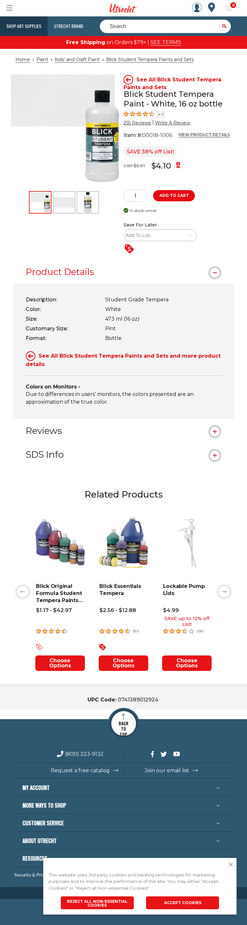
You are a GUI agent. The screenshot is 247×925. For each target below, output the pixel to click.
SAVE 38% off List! (150, 152)
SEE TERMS (166, 42)
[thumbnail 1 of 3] (40, 202)
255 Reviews (137, 123)
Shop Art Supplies (23, 26)
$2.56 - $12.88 (117, 610)
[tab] (123, 272)
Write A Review (172, 123)
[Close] (231, 865)
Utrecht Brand (68, 26)
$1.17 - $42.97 (54, 610)
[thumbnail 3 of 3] (88, 202)
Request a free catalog (80, 770)
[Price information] (131, 249)
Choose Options (60, 663)
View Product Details (204, 134)
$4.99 (171, 610)
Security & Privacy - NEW (39, 875)
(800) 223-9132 (84, 754)
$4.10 (161, 165)
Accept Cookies (182, 902)
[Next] (224, 591)
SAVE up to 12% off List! (186, 621)
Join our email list (167, 770)
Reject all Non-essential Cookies (97, 903)
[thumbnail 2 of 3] (64, 202)
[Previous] (22, 591)
